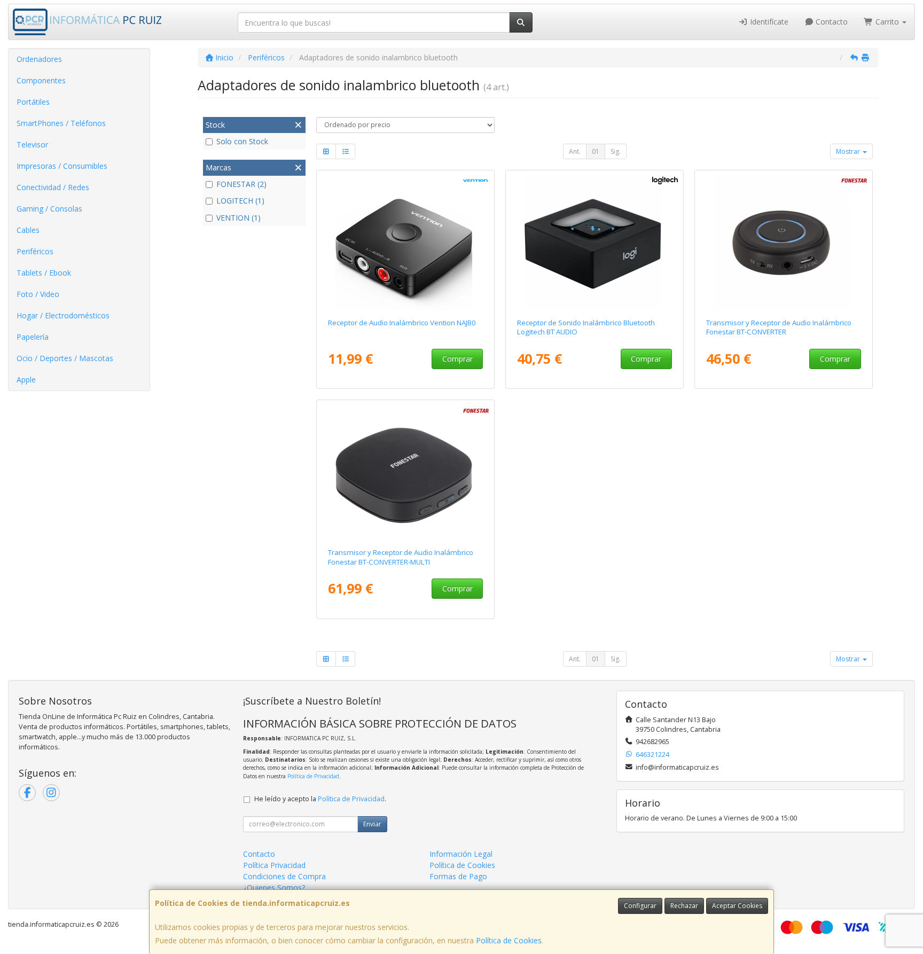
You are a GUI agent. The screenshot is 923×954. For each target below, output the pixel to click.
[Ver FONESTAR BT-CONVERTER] (783, 242)
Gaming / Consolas (49, 209)
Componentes (41, 80)
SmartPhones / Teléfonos (61, 123)
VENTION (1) (238, 218)
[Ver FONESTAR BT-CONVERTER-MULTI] (405, 471)
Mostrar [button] (849, 151)
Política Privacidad (274, 865)
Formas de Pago (458, 876)
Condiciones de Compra (284, 876)
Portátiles (33, 102)
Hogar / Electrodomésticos (63, 315)
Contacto (831, 22)
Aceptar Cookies (737, 905)
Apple (26, 379)
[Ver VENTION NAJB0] (405, 242)
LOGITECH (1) (240, 201)
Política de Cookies (509, 940)
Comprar (457, 359)
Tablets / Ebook (44, 273)
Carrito (887, 22)
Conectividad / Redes (53, 187)
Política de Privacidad (313, 776)
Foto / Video (38, 294)
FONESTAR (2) (241, 184)
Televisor (32, 144)
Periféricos (35, 251)
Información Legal (460, 854)
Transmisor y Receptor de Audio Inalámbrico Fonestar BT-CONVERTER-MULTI (400, 557)
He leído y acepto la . (320, 798)
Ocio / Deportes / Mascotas (65, 358)
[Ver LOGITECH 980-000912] (594, 242)
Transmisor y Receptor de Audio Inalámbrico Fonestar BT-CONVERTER (778, 327)
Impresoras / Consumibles (62, 166)
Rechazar (684, 905)
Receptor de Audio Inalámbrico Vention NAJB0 (402, 322)
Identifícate (768, 22)
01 (595, 151)
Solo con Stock (242, 141)
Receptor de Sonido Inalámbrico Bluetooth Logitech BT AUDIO (586, 327)
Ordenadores (39, 59)
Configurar (640, 905)
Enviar (372, 823)
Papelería (33, 337)
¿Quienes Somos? (274, 887)
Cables (28, 230)
